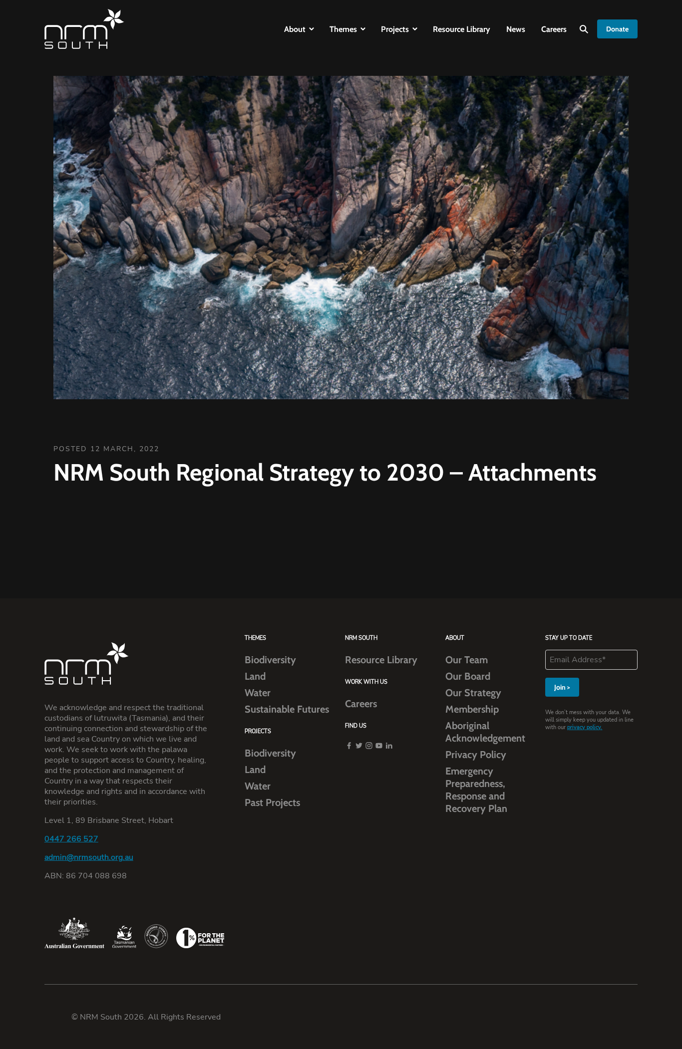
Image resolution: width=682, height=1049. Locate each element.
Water (258, 693)
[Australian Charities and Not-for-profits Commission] (156, 936)
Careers (554, 29)
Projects (395, 29)
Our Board (467, 676)
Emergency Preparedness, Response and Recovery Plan (476, 789)
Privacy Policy (475, 755)
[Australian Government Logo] (74, 932)
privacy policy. (584, 727)
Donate (617, 28)
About (295, 29)
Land (255, 676)
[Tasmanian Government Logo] (124, 937)
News (515, 29)
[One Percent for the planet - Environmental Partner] (200, 938)
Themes (343, 29)
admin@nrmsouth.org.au (88, 857)
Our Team (466, 660)
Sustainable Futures (287, 709)
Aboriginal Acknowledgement (485, 732)
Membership (472, 709)
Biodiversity (270, 660)
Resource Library (461, 29)
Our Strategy (473, 693)
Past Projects (272, 802)
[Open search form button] (584, 29)
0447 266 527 (71, 839)
